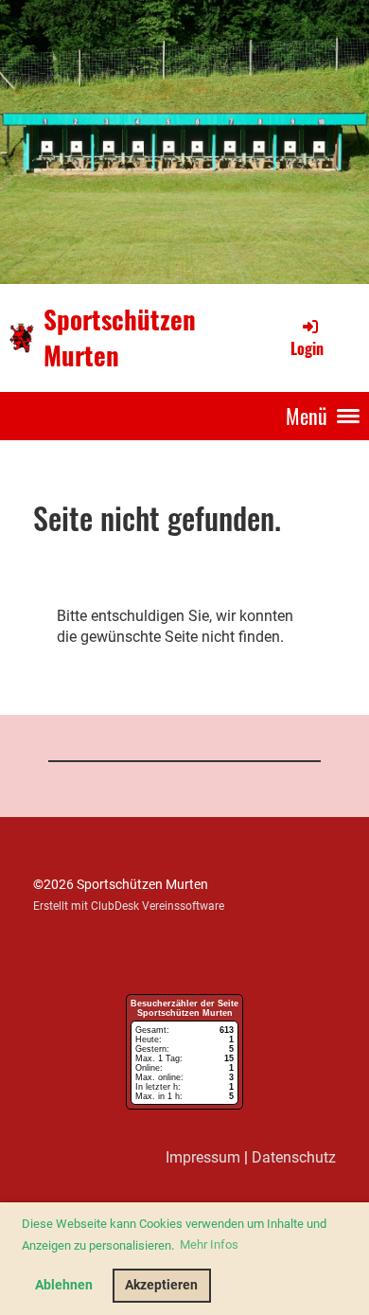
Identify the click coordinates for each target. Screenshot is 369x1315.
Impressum (203, 1157)
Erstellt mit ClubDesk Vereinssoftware (128, 906)
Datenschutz (294, 1157)
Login (307, 348)
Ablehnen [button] (64, 1285)
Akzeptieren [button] (161, 1285)
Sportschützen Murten (120, 337)
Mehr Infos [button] (209, 1244)
